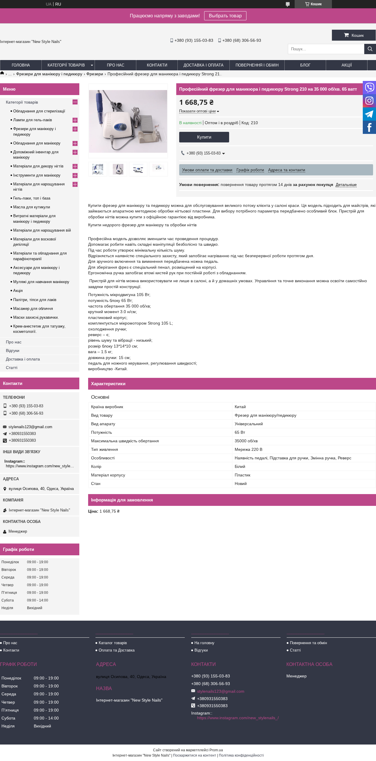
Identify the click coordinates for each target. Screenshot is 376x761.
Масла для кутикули (31, 207)
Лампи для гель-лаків (32, 120)
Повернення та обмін (308, 643)
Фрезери (94, 74)
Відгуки (12, 350)
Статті (11, 367)
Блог (305, 65)
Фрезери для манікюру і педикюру (49, 74)
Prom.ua (216, 750)
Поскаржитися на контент (194, 755)
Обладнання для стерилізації (39, 111)
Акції (347, 65)
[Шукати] (370, 49)
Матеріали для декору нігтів (38, 166)
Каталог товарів (113, 643)
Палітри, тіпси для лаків (34, 300)
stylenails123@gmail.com (30, 427)
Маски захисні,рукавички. (36, 317)
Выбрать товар (225, 15)
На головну (204, 643)
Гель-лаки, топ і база (31, 198)
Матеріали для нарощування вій (42, 230)
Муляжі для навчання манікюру (41, 282)
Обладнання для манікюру (37, 143)
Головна (21, 65)
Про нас (115, 65)
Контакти (157, 65)
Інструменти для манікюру (37, 175)
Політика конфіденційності (241, 755)
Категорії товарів (66, 65)
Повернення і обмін (257, 65)
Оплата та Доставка (117, 650)
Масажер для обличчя (33, 308)
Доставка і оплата (204, 65)
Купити (204, 136)
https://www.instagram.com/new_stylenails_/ (40, 466)
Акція (18, 290)
